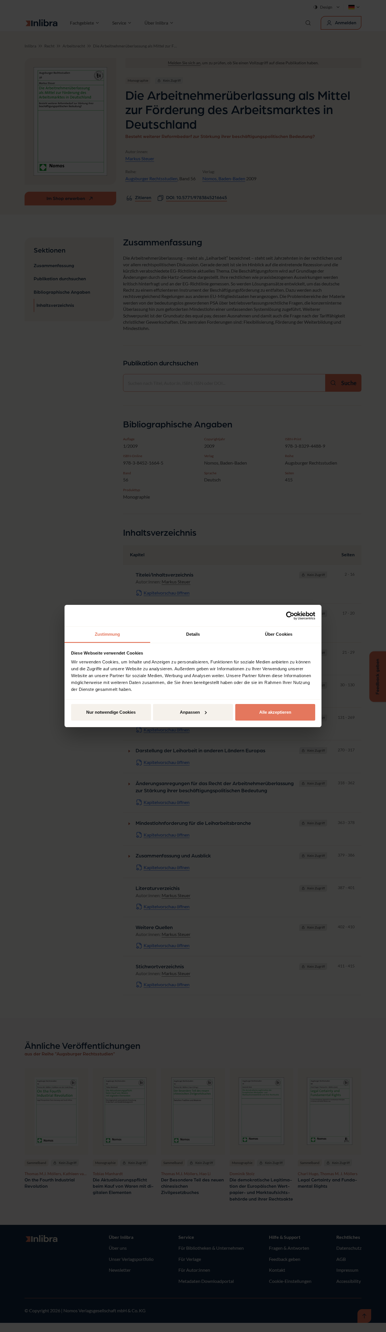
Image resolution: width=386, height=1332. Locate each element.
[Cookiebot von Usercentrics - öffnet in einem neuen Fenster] (290, 615)
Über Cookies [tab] (278, 634)
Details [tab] (193, 634)
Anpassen (190, 712)
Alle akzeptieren (275, 712)
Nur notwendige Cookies (111, 712)
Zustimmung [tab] (107, 634)
